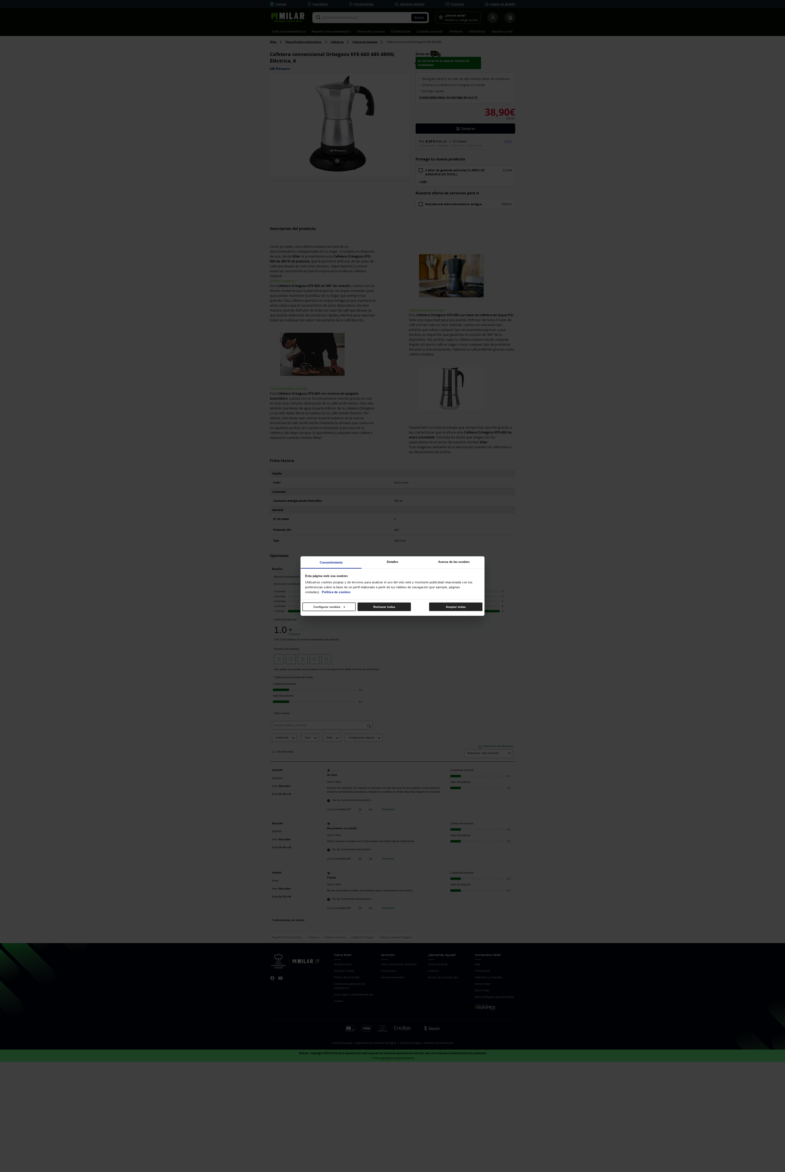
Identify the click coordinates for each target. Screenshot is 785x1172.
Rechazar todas (384, 606)
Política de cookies (336, 592)
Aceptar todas (456, 606)
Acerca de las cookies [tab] (454, 562)
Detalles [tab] (392, 562)
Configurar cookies (327, 606)
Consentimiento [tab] (331, 562)
